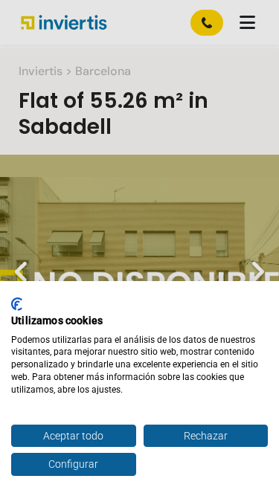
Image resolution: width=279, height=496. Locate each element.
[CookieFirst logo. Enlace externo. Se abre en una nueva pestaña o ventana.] (16, 304)
